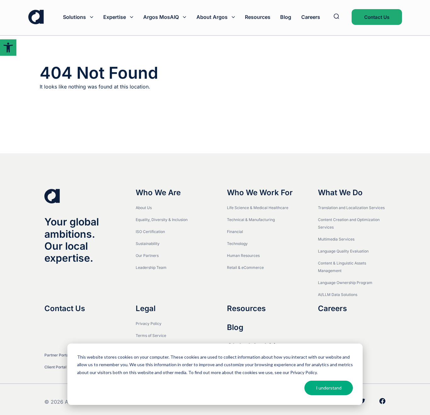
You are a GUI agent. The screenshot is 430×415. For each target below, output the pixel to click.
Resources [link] (257, 17)
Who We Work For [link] (260, 192)
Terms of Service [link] (151, 335)
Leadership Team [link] (151, 267)
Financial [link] (235, 231)
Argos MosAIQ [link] (161, 17)
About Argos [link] (212, 17)
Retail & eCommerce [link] (245, 267)
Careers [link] (310, 17)
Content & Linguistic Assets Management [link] (342, 267)
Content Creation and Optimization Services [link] (349, 223)
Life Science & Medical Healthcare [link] (257, 207)
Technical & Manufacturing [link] (251, 219)
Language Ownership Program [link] (345, 282)
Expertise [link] (114, 17)
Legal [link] (146, 308)
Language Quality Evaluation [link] (343, 251)
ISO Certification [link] (150, 231)
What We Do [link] (340, 192)
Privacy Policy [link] (148, 323)
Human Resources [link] (243, 255)
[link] (8, 47)
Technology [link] (237, 243)
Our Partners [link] (147, 255)
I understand (329, 387)
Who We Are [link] (158, 192)
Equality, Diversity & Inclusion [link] (162, 219)
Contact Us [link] (376, 17)
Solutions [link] (74, 17)
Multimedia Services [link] (336, 239)
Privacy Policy (303, 372)
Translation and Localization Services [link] (351, 207)
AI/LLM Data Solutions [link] (337, 294)
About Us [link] (144, 207)
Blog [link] (285, 17)
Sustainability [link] (148, 243)
